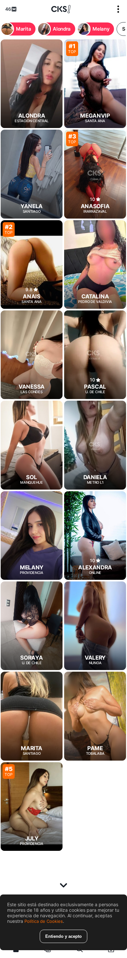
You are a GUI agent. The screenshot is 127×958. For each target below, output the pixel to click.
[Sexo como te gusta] (61, 9)
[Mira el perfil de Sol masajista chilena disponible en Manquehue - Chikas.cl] (32, 445)
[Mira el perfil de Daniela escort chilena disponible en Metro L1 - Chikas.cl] (95, 445)
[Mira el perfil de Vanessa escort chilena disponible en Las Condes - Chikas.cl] (32, 354)
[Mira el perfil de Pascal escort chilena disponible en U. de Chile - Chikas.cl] (95, 354)
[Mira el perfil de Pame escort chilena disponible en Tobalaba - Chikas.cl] (95, 716)
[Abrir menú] (118, 9)
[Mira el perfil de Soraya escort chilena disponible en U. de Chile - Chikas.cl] (32, 625)
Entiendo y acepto (63, 936)
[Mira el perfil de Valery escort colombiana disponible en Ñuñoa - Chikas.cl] (95, 625)
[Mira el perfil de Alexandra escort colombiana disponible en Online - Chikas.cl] (95, 535)
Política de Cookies (43, 921)
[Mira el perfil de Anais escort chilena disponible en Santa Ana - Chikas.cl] (32, 264)
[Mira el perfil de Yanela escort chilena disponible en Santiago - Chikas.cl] (32, 174)
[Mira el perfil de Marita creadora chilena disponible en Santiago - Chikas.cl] (32, 716)
